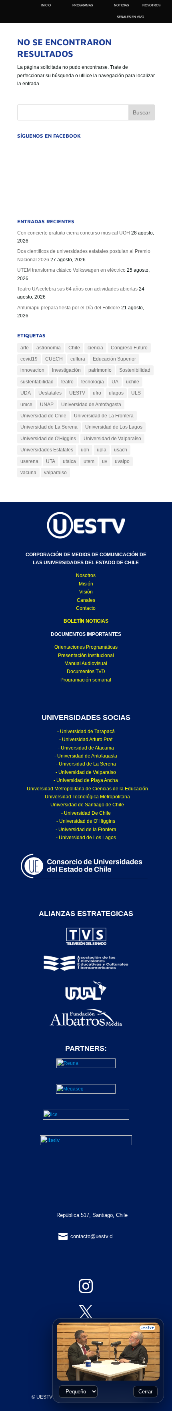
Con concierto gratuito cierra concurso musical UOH (73, 233)
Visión (86, 592)
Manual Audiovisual (85, 663)
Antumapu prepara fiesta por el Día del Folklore (68, 308)
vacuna (28, 472)
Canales (86, 600)
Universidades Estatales (46, 450)
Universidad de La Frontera (104, 416)
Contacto (86, 608)
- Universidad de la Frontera (86, 829)
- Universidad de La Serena (86, 764)
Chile (74, 348)
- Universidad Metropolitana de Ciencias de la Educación (86, 789)
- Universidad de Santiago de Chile (86, 805)
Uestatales (50, 393)
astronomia (48, 348)
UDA (25, 393)
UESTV (77, 393)
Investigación (66, 370)
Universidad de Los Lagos (113, 427)
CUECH (54, 359)
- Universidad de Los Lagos (86, 837)
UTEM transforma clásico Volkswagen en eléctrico (71, 270)
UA (115, 382)
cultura (77, 359)
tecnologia (92, 382)
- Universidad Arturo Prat (85, 739)
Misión (86, 584)
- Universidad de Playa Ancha (86, 780)
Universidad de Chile (43, 416)
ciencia (95, 348)
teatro (67, 382)
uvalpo (122, 461)
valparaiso (55, 472)
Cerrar (145, 1392)
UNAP (47, 404)
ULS (136, 393)
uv (104, 461)
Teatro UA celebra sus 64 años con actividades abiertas (77, 289)
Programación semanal (85, 680)
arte (24, 348)
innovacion (32, 370)
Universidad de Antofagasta (91, 404)
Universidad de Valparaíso (112, 438)
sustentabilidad (37, 382)
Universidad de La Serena (49, 427)
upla (101, 450)
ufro (97, 393)
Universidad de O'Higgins (48, 438)
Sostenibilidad (134, 370)
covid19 (29, 359)
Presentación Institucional (86, 655)
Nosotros (86, 575)
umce (26, 404)
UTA (50, 461)
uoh (85, 450)
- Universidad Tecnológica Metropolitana (86, 797)
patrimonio (100, 370)
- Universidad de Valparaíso (86, 772)
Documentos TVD (86, 671)
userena (29, 461)
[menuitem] (151, 5)
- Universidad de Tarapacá (86, 731)
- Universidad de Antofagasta (85, 756)
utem (89, 461)
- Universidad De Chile (86, 813)
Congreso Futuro (129, 348)
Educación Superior (114, 359)
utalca (69, 461)
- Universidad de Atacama (86, 748)
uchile (132, 382)
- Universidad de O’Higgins (85, 821)
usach (120, 450)
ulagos (116, 393)
